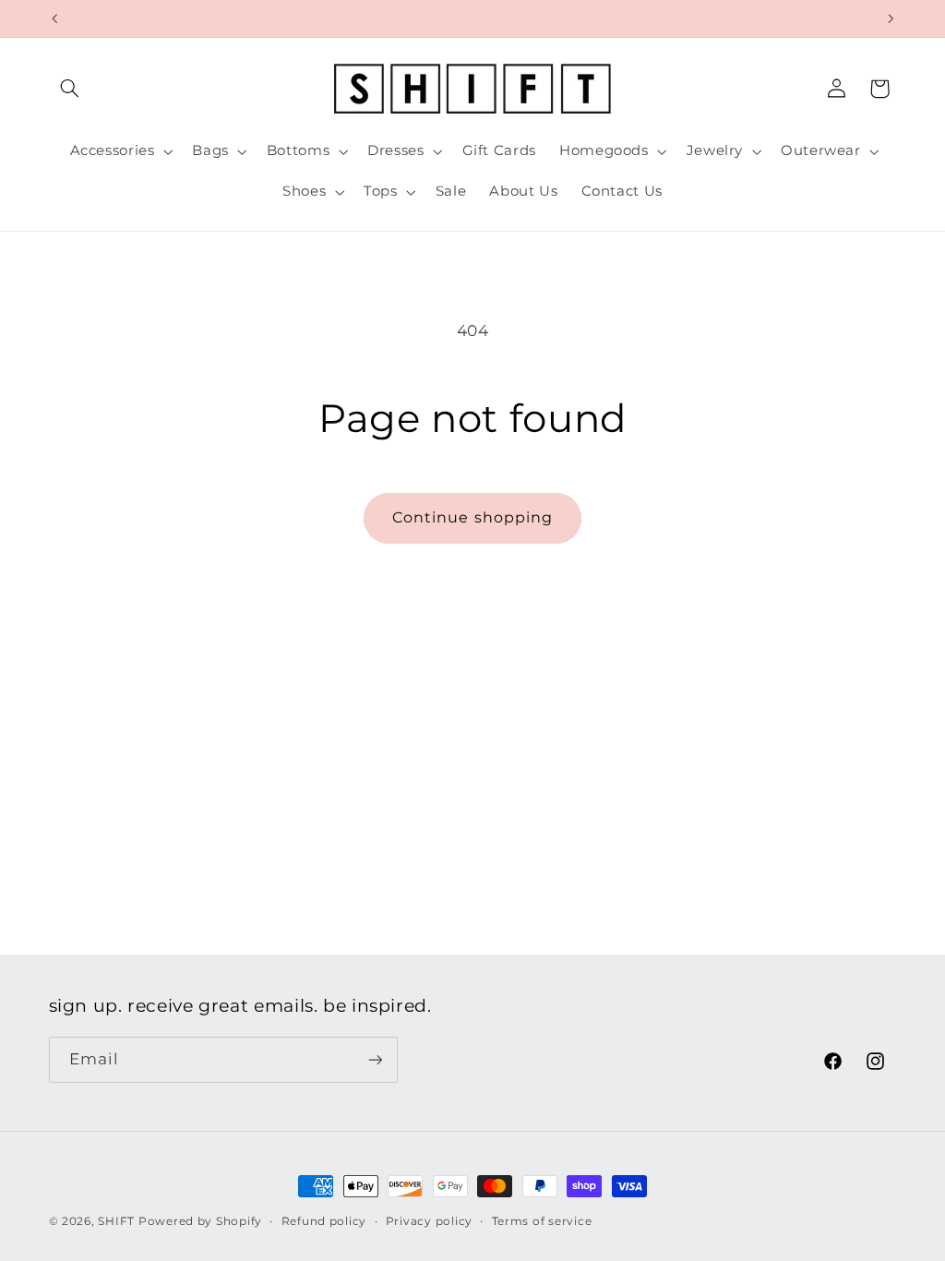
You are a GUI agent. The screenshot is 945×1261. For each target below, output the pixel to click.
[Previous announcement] (54, 18)
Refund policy (324, 1221)
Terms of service (542, 1221)
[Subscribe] (374, 1059)
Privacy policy (429, 1221)
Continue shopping (472, 517)
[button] (70, 88)
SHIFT (116, 1221)
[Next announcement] (890, 18)
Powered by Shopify (200, 1221)
